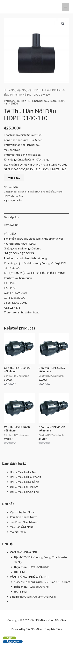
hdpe (12, 200)
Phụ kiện (16, 90)
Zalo (9, 637)
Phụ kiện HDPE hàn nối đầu (32, 100)
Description (11, 217)
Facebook (12, 641)
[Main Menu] (65, 7)
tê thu (19, 200)
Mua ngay (14, 177)
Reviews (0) (11, 224)
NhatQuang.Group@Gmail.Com (37, 596)
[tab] (36, 217)
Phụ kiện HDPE (31, 90)
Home (7, 90)
